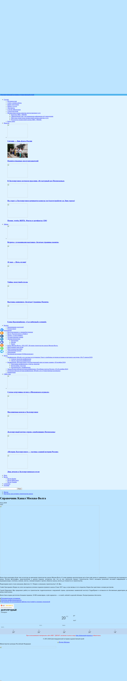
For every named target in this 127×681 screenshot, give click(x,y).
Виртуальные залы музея (15, 347)
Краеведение (11, 372)
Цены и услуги (12, 106)
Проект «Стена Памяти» (15, 335)
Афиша (6, 224)
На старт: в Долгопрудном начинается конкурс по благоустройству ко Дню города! (41, 201)
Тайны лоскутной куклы (17, 282)
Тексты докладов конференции (21, 360)
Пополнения (11, 352)
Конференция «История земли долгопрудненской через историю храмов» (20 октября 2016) (36, 362)
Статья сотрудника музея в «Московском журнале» (28, 392)
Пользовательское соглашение (10, 598)
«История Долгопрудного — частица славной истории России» (32, 452)
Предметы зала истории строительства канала (18, 494)
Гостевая (6, 485)
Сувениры (7, 484)
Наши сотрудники (13, 104)
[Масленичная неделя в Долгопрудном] (17, 408)
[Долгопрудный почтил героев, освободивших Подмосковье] (17, 428)
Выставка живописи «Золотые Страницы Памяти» (28, 302)
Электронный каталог (14, 350)
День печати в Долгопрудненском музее (23, 472)
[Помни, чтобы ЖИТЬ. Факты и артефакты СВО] (17, 217)
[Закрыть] (0, 680)
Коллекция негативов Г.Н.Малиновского (20, 354)
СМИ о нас (7, 374)
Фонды (6, 492)
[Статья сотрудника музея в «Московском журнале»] (17, 388)
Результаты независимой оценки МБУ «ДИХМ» (26, 119)
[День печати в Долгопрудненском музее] (17, 468)
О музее (6, 99)
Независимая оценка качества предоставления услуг (24, 113)
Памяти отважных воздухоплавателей (22, 161)
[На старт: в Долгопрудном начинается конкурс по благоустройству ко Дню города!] (17, 197)
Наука (6, 355)
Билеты (6, 325)
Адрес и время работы (14, 103)
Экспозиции (8, 330)
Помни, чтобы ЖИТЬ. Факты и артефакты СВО (27, 221)
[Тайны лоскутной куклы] (17, 278)
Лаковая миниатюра (13, 339)
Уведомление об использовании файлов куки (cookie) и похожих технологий (25, 601)
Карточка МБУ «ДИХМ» (19, 114)
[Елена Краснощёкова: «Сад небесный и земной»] (17, 318)
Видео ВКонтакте (13, 480)
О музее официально (14, 109)
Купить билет (11, 329)
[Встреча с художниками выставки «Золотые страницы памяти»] (17, 238)
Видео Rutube (11, 478)
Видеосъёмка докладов (18, 365)
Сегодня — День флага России (19, 141)
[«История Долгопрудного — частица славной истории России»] (17, 448)
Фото (5, 475)
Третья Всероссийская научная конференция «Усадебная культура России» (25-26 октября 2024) (37, 369)
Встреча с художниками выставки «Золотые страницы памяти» (33, 242)
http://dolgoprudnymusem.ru (84, 635)
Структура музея (12, 111)
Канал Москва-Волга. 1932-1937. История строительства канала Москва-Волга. (32, 345)
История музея (12, 101)
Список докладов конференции (21, 359)
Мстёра (13, 342)
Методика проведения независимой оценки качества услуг (30, 118)
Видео (6, 477)
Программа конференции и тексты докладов (25, 364)
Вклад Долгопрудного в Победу (17, 334)
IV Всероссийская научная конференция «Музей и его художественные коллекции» (34, 371)
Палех (13, 344)
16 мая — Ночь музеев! (16, 262)
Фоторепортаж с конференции (20, 367)
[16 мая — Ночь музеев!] (17, 258)
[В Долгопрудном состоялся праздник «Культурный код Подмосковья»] (17, 177)
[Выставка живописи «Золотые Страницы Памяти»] (17, 298)
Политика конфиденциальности (11, 600)
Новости (6, 123)
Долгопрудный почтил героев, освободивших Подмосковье (31, 432)
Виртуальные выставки (14, 349)
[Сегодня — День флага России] (17, 137)
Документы (11, 108)
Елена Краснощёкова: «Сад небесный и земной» (27, 322)
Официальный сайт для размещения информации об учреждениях (32, 116)
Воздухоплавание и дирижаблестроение (20, 332)
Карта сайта (11, 121)
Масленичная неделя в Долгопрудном (22, 412)
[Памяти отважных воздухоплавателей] (17, 157)
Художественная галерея (15, 337)
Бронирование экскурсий (15, 327)
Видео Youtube (12, 482)
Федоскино (14, 340)
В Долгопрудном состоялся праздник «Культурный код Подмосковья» (36, 181)
